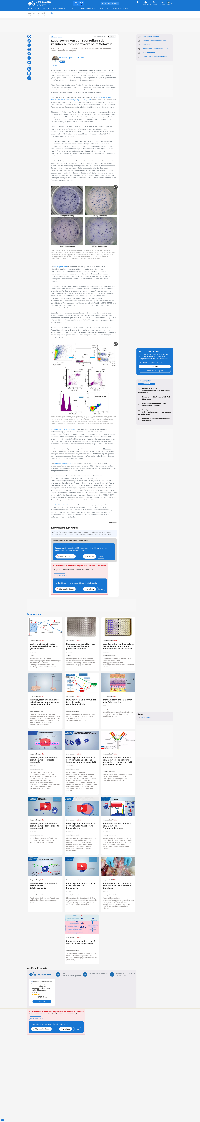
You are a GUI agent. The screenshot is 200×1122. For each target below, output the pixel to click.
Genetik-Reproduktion (87, 9)
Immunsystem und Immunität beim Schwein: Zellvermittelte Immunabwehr (44, 825)
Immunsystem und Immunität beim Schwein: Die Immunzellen (81, 885)
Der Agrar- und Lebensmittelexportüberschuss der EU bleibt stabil (154, 412)
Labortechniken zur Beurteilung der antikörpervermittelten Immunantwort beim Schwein (118, 646)
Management (103, 9)
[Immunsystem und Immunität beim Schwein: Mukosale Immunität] (45, 740)
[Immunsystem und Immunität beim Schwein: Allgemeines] (82, 924)
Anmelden (90, 556)
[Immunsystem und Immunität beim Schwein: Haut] (118, 682)
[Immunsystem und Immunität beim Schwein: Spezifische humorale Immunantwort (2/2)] (82, 740)
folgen (62, 61)
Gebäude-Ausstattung (119, 9)
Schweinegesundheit (57, 37)
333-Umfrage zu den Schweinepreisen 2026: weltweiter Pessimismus (154, 390)
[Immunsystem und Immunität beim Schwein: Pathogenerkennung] (118, 806)
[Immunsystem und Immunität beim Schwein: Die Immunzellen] (82, 866)
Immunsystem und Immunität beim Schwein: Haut (117, 701)
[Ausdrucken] (29, 73)
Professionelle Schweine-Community (43, 4)
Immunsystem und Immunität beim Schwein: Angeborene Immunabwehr (81, 825)
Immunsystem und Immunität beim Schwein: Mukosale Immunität (44, 759)
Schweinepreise (149, 52)
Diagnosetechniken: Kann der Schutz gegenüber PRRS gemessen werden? (80, 646)
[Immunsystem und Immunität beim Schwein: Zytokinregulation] (45, 866)
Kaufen (42, 1001)
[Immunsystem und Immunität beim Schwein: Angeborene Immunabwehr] (82, 806)
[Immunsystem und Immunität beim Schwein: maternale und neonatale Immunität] (45, 682)
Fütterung (73, 9)
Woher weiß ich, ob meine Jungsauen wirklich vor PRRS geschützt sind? (44, 646)
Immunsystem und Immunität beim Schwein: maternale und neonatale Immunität (44, 702)
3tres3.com (43, 2)
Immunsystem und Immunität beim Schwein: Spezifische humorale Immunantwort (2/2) (81, 759)
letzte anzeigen (59, 575)
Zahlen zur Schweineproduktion (155, 56)
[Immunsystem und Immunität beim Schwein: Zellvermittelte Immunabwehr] (45, 806)
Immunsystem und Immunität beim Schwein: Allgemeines (81, 942)
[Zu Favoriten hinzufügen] (29, 69)
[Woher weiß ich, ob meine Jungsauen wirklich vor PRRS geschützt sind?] (45, 627)
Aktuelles (32, 9)
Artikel (42, 640)
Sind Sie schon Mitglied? (155, 371)
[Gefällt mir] (29, 78)
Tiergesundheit (43, 9)
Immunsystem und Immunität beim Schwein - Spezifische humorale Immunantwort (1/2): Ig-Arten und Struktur (117, 761)
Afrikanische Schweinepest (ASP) (155, 48)
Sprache (111, 36)
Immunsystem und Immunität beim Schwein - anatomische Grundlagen (117, 885)
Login (101, 556)
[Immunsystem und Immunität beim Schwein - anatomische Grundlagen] (118, 866)
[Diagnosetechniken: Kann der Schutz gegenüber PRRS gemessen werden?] (82, 627)
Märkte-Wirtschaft (59, 9)
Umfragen (146, 44)
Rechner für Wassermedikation (154, 41)
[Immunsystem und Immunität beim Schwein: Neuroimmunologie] (82, 682)
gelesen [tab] (146, 384)
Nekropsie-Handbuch (151, 37)
